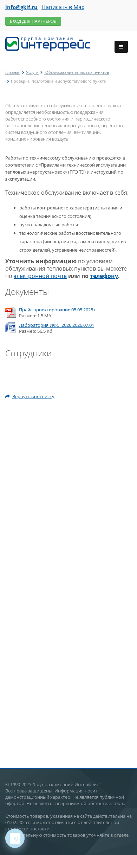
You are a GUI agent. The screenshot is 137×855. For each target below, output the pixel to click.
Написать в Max (62, 7)
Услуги (32, 72)
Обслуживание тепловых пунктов (76, 72)
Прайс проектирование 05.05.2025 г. (58, 310)
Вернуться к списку (33, 396)
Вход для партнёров (33, 21)
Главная (12, 72)
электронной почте (40, 276)
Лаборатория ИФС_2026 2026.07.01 (56, 325)
